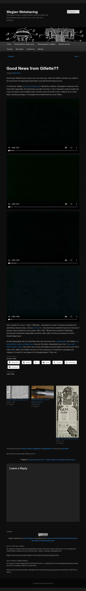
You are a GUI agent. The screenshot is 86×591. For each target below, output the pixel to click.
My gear (9, 49)
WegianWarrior (48, 449)
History (24, 449)
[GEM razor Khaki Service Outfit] (67, 412)
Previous (10, 56)
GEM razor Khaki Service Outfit (67, 439)
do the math (37, 328)
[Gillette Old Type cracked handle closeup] (42, 392)
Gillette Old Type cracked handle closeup (40, 400)
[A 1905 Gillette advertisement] (17, 392)
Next (77, 56)
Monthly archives (64, 44)
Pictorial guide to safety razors (24, 44)
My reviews (19, 49)
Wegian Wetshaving (22, 11)
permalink (65, 449)
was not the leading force (32, 86)
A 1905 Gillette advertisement (16, 400)
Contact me (30, 49)
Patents (29, 449)
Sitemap (40, 49)
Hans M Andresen (28, 538)
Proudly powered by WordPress (43, 583)
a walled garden (61, 341)
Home (9, 44)
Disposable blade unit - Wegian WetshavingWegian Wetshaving (51, 459)
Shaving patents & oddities (46, 44)
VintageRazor (36, 449)
